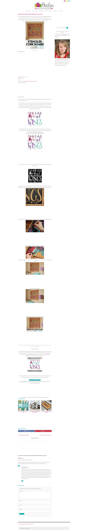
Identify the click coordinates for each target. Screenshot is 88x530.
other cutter (34, 81)
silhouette (30, 81)
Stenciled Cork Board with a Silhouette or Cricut (30, 14)
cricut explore (26, 81)
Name (20, 500)
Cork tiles (19, 76)
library (64, 34)
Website (20, 509)
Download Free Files (34, 380)
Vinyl (19, 78)
